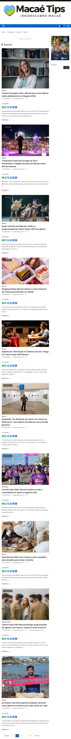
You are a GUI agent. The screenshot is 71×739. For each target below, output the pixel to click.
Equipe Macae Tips (18, 98)
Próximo (37, 735)
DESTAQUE (5, 487)
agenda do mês (39, 630)
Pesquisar (54, 65)
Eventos (4, 90)
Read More (5, 120)
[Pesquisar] (66, 67)
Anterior (6, 735)
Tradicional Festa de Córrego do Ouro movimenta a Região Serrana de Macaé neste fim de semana (24, 163)
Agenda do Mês (6, 622)
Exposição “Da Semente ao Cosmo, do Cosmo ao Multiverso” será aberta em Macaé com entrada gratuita (25, 422)
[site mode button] (60, 26)
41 (30, 735)
